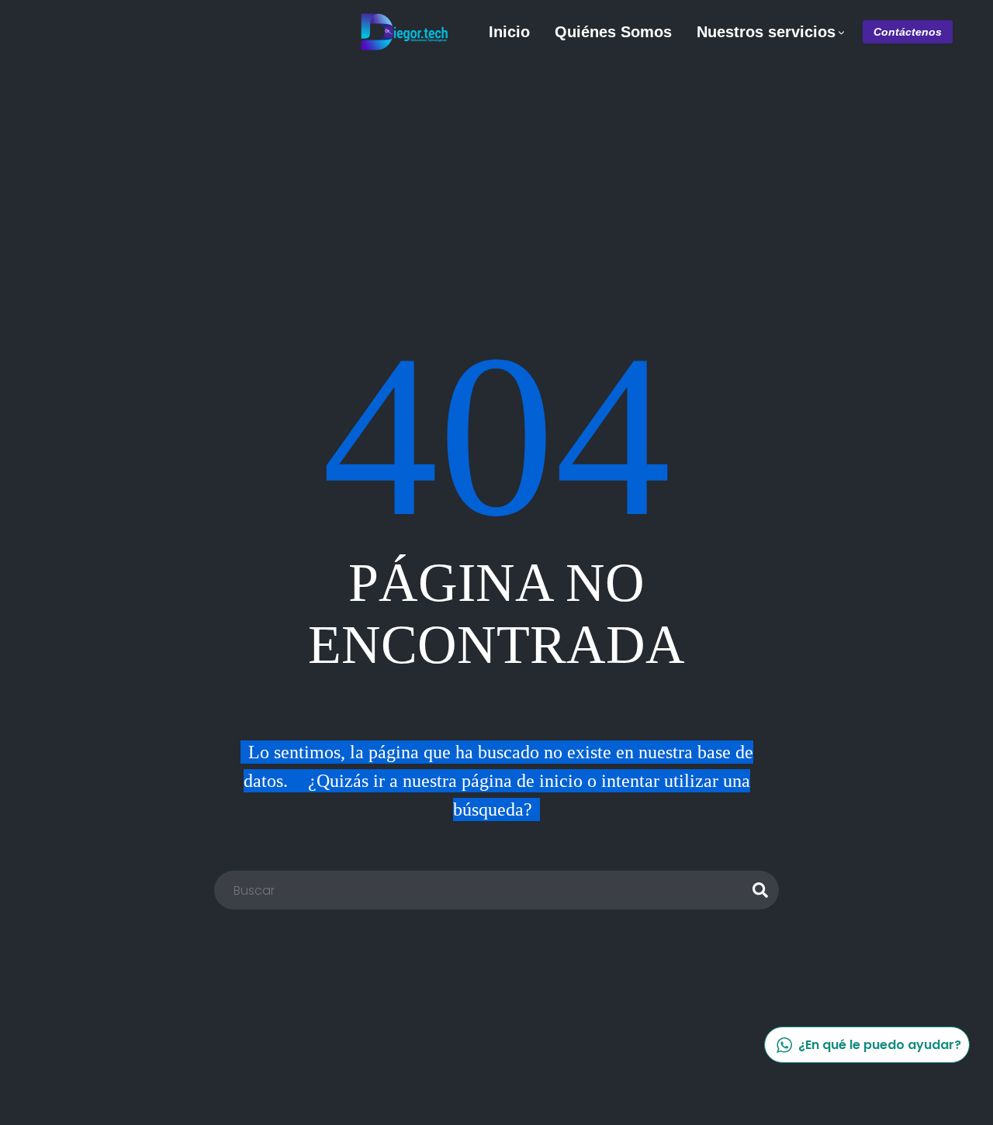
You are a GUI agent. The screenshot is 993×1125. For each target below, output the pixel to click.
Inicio (509, 31)
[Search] (760, 890)
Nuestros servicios (766, 31)
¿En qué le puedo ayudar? (879, 1045)
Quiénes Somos (613, 31)
